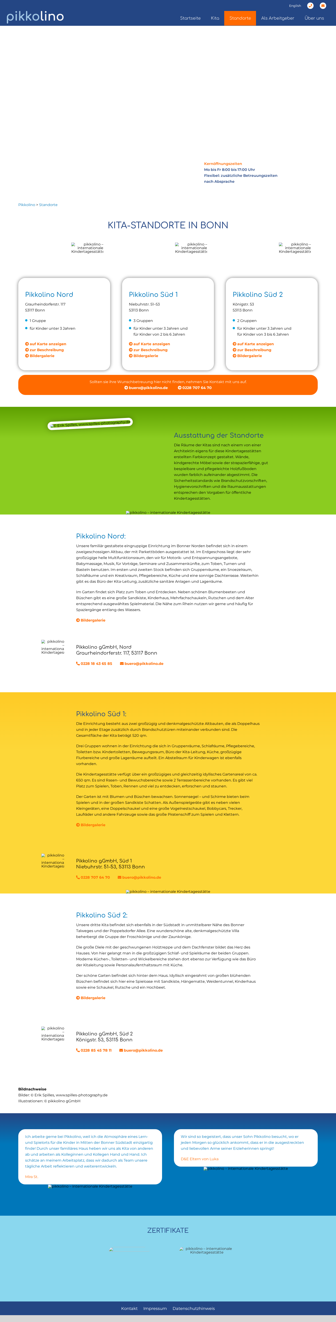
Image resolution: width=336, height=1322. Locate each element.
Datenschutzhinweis (194, 1308)
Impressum (155, 1308)
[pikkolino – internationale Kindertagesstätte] (206, 1248)
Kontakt (129, 1308)
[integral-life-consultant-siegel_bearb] (129, 1248)
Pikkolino (26, 205)
